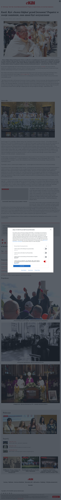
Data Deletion (23, 270)
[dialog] (30, 250)
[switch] (45, 249)
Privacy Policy (37, 270)
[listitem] (30, 246)
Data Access (30, 270)
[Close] (51, 230)
